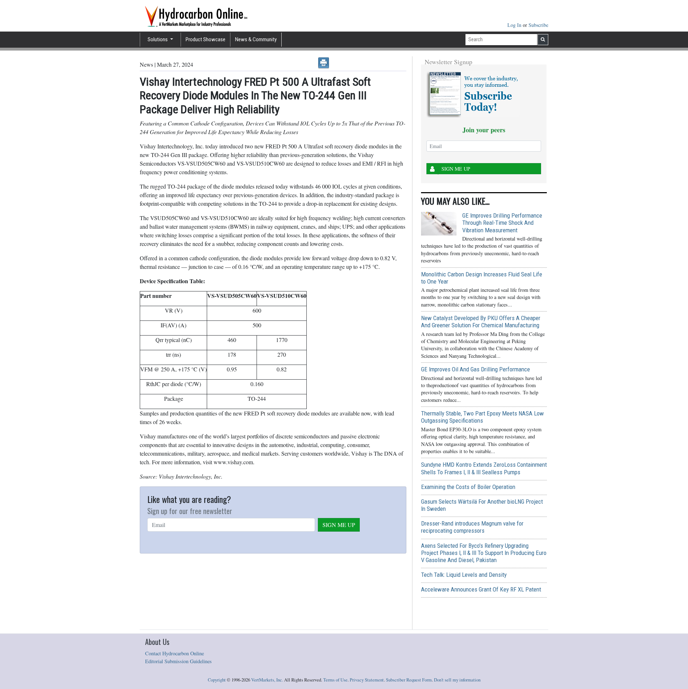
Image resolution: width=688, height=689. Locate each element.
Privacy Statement (367, 680)
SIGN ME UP (338, 524)
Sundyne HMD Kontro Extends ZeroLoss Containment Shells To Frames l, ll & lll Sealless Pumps (484, 468)
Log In (515, 25)
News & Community (256, 39)
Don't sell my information (457, 680)
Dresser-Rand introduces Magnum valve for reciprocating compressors (472, 527)
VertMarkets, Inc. (267, 680)
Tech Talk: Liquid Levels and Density (464, 574)
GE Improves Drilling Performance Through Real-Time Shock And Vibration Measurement (502, 222)
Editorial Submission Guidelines (178, 661)
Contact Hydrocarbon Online (174, 653)
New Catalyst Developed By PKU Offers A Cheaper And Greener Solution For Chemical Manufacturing (480, 321)
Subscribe (538, 25)
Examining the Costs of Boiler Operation (468, 486)
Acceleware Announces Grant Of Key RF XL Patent (481, 589)
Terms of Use (335, 680)
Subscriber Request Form (409, 680)
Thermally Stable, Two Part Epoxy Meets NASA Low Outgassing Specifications (482, 417)
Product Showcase (205, 39)
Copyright (217, 680)
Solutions (158, 39)
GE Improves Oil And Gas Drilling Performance (475, 369)
